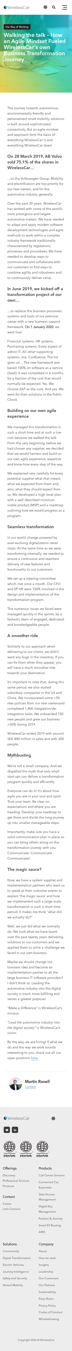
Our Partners (47, 1285)
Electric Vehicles (13, 1265)
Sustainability (47, 1292)
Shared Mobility (13, 1285)
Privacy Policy (47, 1305)
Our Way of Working (17, 26)
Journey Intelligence (16, 1271)
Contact (30, 1086)
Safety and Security (15, 1278)
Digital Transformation (17, 1258)
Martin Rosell (37, 1081)
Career (7, 1203)
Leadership (46, 1271)
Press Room (46, 1298)
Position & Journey (51, 1218)
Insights (44, 1265)
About (43, 1251)
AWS (42, 1232)
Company (46, 1244)
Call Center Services (52, 1175)
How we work (47, 1258)
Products (8, 1186)
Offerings (10, 1168)
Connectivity (11, 1251)
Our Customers (48, 1278)
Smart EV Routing (50, 1225)
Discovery (9, 1175)
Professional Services (16, 1180)
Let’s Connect (11, 1209)
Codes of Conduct (50, 1312)
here (34, 1058)
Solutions (10, 1244)
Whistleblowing (49, 1319)
